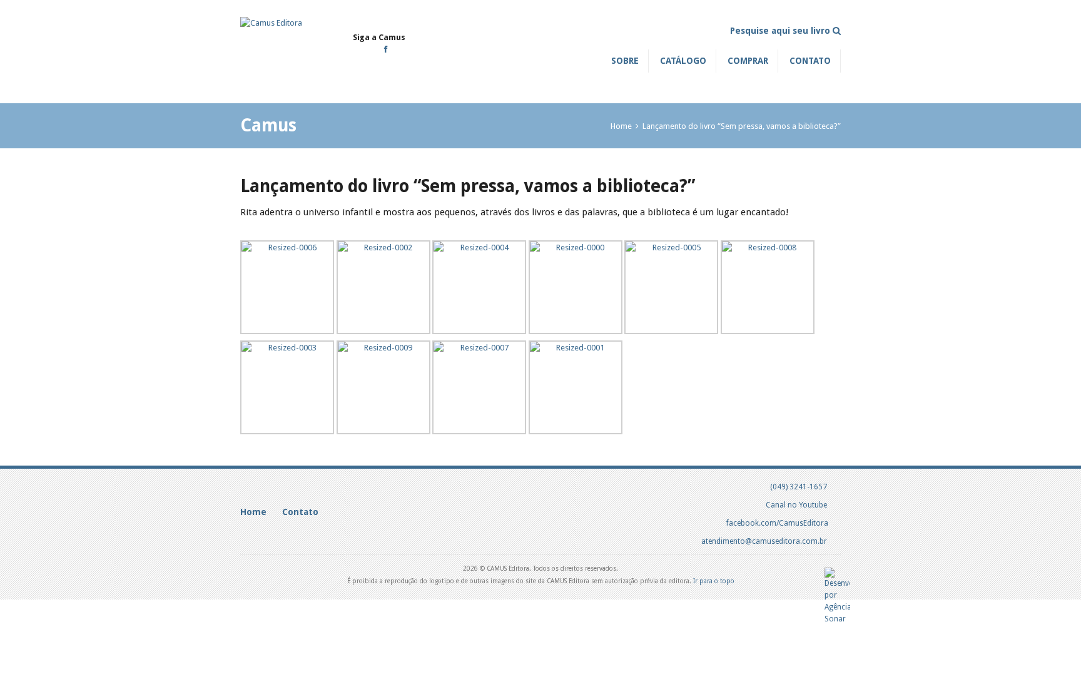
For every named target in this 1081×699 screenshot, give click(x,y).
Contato (810, 61)
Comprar (748, 61)
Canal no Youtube (796, 505)
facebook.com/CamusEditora (777, 523)
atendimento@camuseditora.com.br (764, 541)
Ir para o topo (713, 581)
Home (621, 126)
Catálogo (683, 61)
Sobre (625, 61)
